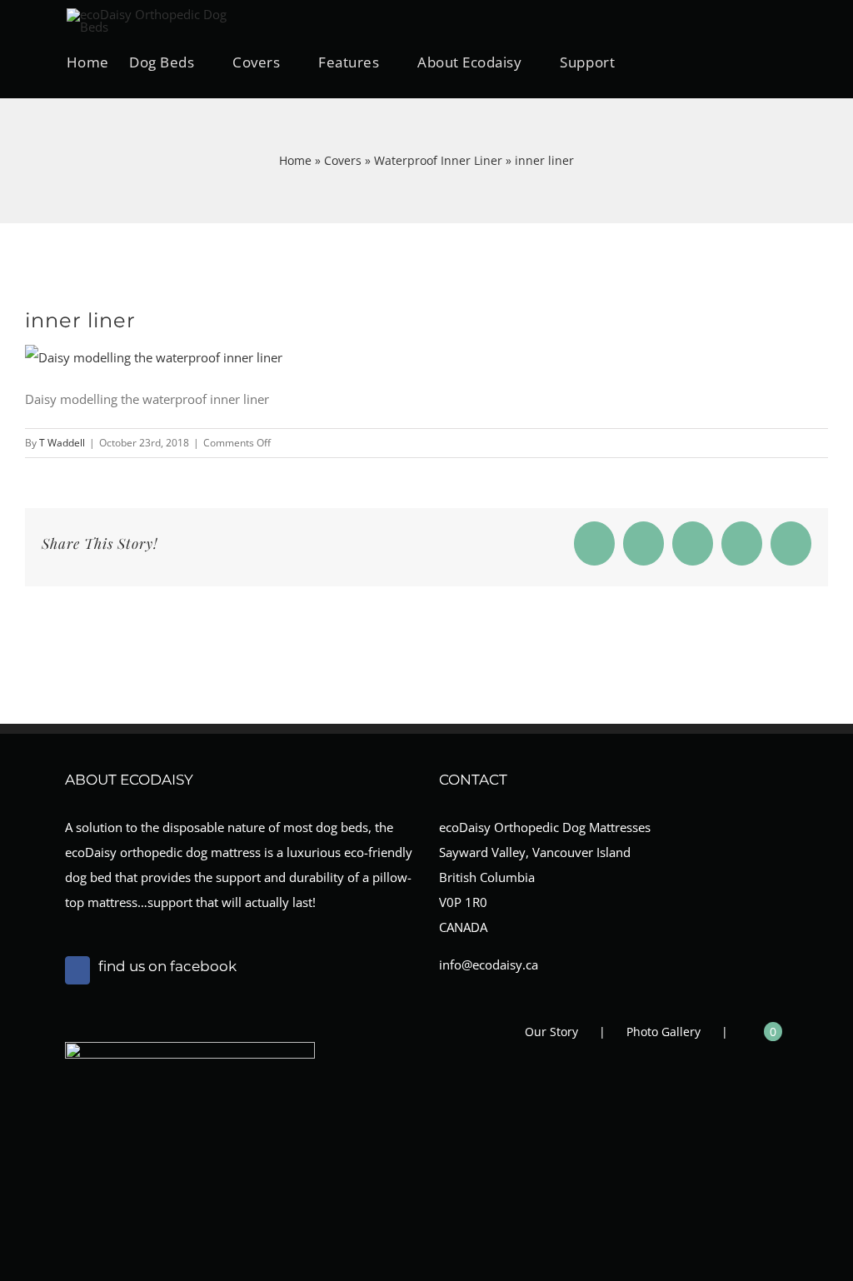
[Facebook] (77, 970)
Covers (343, 160)
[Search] (732, 61)
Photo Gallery (663, 1031)
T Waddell (62, 443)
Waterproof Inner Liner (438, 160)
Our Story (551, 1031)
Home (295, 160)
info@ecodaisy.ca (488, 964)
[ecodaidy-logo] (150, 14)
